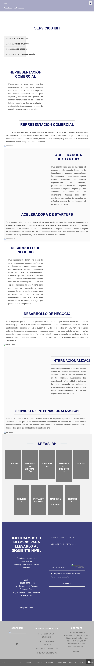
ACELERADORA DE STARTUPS (16, 44)
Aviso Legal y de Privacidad (14, 8)
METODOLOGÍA (54, 16)
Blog (5, 3)
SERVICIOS (38, 16)
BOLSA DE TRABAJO (28, 21)
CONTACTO (71, 16)
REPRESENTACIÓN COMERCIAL (16, 39)
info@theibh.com (26, 607)
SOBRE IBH (24, 16)
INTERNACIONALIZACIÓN (47, 653)
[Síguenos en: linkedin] (16, 643)
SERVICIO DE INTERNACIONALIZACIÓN (16, 54)
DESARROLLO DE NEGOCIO (16, 49)
